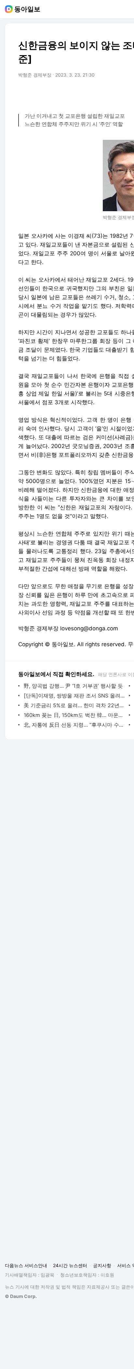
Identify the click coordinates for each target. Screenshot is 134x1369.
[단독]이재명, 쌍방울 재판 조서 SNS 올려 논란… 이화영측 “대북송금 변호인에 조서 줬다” (75, 695)
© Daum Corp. (21, 1296)
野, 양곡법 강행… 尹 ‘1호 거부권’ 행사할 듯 (73, 686)
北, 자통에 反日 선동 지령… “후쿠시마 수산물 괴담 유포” (75, 724)
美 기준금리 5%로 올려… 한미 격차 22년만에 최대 (75, 705)
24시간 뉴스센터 (70, 1265)
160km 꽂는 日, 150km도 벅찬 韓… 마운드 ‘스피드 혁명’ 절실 (75, 715)
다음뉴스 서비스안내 (26, 1265)
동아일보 (27, 9)
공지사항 (102, 1265)
